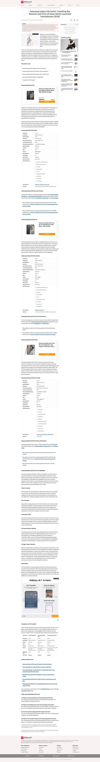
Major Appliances (50, 5)
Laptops (74, 750)
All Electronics (75, 747)
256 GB (36, 151)
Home (22, 5)
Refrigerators (23, 750)
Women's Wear (60, 748)
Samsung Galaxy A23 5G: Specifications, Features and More (37, 664)
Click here (30, 655)
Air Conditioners (24, 748)
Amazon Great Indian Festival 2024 (69, 29)
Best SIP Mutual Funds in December (69, 27)
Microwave (41, 752)
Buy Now (47, 101)
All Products (41, 747)
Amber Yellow (46, 184)
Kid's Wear (59, 750)
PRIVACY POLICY (71, 755)
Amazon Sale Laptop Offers (69, 31)
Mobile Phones (26, 7)
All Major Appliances (25, 747)
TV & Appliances (76, 752)
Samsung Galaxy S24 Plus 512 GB (39, 321)
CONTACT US (41, 755)
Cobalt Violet (41, 184)
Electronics (39, 5)
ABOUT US (27, 755)
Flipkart (30, 5)
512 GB (39, 151)
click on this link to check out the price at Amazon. (43, 334)
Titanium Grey (45, 434)
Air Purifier (41, 750)
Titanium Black (39, 434)
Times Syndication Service (66, 759)
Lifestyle (61, 5)
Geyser (40, 748)
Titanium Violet (50, 434)
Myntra (69, 5)
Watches (58, 752)
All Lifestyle (59, 747)
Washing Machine (24, 752)
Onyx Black (37, 184)
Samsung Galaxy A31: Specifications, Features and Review (36, 667)
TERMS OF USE (56, 755)
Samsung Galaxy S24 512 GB (36, 196)
